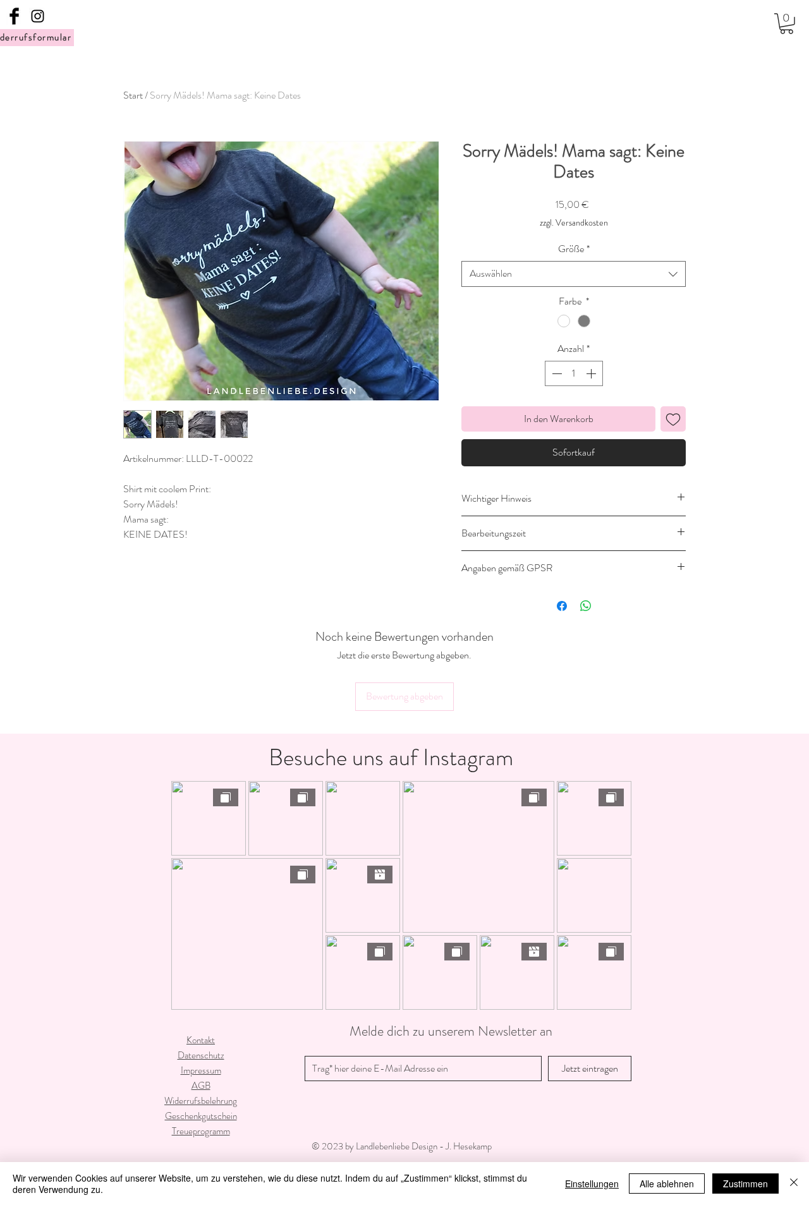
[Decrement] (555, 373)
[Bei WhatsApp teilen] (585, 606)
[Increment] (592, 373)
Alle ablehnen (667, 1183)
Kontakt (200, 1040)
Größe (574, 249)
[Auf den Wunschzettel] (673, 419)
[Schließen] (793, 1183)
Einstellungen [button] (592, 1183)
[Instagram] (37, 16)
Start (133, 95)
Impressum (201, 1070)
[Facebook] (14, 16)
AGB (201, 1086)
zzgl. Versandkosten (574, 223)
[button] (786, 23)
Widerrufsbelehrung (200, 1101)
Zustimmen (745, 1183)
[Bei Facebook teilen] (561, 606)
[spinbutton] (573, 373)
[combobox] (573, 273)
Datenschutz (201, 1055)
